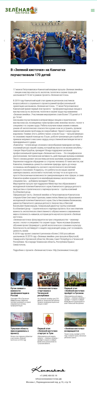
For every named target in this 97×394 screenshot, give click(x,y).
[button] (48, 353)
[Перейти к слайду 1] (45, 60)
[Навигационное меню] (92, 10)
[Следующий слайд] (92, 41)
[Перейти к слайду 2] (47, 60)
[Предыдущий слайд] (4, 41)
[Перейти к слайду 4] (51, 60)
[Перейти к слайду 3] (49, 60)
